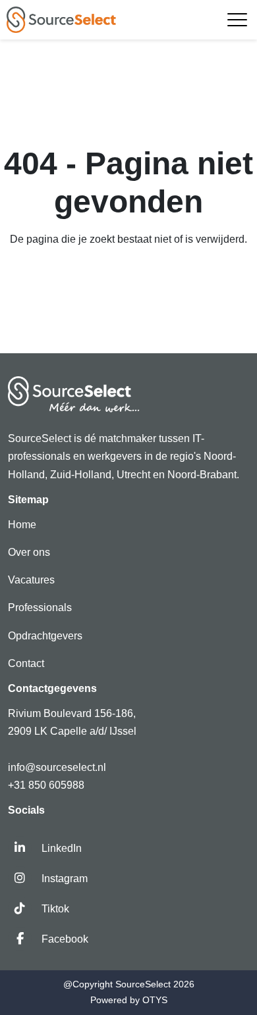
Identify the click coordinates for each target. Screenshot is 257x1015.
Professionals (40, 607)
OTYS (154, 1000)
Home (22, 524)
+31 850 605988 (46, 785)
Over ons (29, 552)
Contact (26, 663)
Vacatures (31, 579)
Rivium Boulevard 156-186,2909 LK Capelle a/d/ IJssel (73, 722)
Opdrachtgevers (45, 635)
